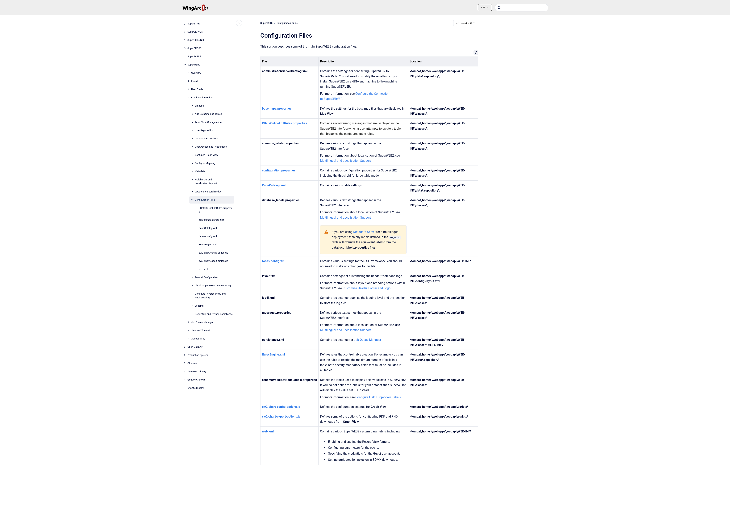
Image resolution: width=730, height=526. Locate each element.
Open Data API (195, 346)
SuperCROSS (194, 48)
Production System (197, 354)
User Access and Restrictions (211, 146)
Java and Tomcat (200, 330)
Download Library (196, 371)
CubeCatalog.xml (208, 228)
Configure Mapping (205, 163)
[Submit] (499, 8)
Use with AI (466, 23)
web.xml (203, 269)
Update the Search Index (208, 191)
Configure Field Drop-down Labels (378, 397)
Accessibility (198, 338)
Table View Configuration (208, 122)
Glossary (192, 363)
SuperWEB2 (193, 64)
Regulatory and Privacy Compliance (214, 313)
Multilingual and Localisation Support (206, 181)
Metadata (200, 171)
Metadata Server (364, 232)
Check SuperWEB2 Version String (213, 285)
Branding (199, 105)
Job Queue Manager (202, 322)
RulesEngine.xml (207, 244)
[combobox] (521, 7)
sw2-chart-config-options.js (213, 252)
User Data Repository (206, 138)
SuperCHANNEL (196, 40)
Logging (199, 305)
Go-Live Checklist (196, 379)
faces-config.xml (208, 236)
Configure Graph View (206, 155)
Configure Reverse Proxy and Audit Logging (210, 295)
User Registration (204, 130)
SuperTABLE (194, 56)
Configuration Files (205, 199)
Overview (196, 72)
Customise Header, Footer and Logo (366, 288)
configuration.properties (211, 219)
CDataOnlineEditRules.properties (215, 209)
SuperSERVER (194, 31)
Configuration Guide (201, 97)
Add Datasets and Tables (208, 113)
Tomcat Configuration (206, 277)
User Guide (197, 89)
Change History (195, 387)
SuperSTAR (193, 23)
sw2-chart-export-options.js (213, 260)
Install (194, 81)
